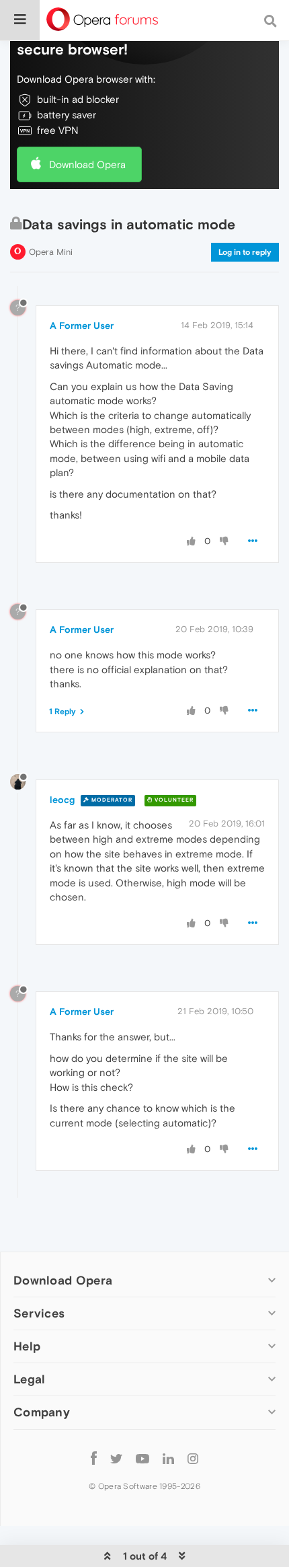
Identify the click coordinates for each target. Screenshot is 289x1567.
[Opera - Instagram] (193, 1458)
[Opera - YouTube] (142, 1458)
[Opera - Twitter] (116, 1458)
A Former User (82, 325)
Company (41, 1412)
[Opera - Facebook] (94, 1458)
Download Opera (87, 164)
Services (39, 1313)
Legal (29, 1379)
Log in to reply (245, 252)
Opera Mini (51, 252)
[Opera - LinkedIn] (168, 1458)
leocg (62, 799)
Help (26, 1346)
